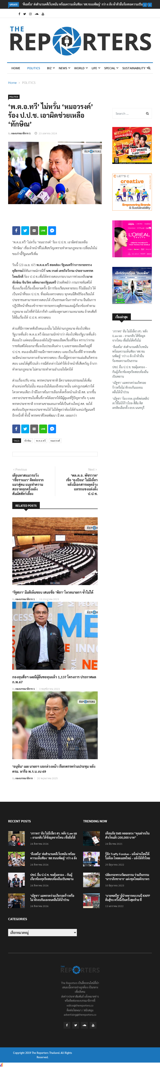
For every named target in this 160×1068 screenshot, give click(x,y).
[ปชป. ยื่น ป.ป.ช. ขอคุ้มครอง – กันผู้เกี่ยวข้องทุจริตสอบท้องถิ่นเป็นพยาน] (17, 881)
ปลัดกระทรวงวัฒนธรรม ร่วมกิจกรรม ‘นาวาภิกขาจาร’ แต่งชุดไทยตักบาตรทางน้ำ (127, 879)
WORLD (79, 68)
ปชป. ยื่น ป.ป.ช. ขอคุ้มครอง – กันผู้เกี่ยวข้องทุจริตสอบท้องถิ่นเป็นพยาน (130, 371)
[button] (145, 5)
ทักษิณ (27, 440)
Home (15, 68)
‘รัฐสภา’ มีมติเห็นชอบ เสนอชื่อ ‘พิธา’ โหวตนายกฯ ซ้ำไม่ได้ (52, 592)
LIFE (94, 68)
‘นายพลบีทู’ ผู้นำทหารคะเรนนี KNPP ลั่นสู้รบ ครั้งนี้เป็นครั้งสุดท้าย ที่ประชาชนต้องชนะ (127, 900)
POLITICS (33, 68)
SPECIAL (109, 68)
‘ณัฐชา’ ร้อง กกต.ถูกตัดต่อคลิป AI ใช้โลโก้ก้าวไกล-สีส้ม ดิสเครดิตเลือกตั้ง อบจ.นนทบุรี (130, 403)
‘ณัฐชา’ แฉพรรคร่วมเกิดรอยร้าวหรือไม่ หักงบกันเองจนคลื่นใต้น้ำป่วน (129, 387)
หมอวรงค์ (55, 440)
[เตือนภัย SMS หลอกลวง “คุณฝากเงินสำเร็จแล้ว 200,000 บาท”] (92, 839)
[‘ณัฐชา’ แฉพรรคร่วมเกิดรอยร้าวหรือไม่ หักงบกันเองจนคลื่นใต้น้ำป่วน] (17, 901)
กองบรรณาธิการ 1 (21, 133)
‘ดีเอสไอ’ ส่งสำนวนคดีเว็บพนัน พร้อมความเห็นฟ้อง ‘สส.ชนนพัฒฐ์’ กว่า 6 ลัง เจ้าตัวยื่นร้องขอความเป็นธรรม (85, 4)
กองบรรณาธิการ (24, 778)
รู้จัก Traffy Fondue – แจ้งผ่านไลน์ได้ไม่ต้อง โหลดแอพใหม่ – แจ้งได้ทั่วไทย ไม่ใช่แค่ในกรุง (127, 858)
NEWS (63, 68)
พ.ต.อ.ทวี (41, 440)
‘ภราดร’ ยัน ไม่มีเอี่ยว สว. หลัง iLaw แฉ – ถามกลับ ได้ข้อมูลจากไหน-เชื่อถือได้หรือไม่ (130, 335)
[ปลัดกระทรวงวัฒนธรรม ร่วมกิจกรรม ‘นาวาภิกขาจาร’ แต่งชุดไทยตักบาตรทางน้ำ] (92, 881)
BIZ (49, 68)
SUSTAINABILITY (133, 68)
